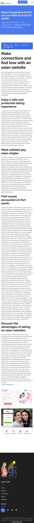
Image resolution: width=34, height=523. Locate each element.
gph (17, 45)
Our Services (4, 493)
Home (3, 488)
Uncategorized (9, 47)
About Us (3, 491)
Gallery (3, 496)
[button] (3, 510)
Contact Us (4, 499)
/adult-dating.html (7, 384)
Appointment (22, 2)
